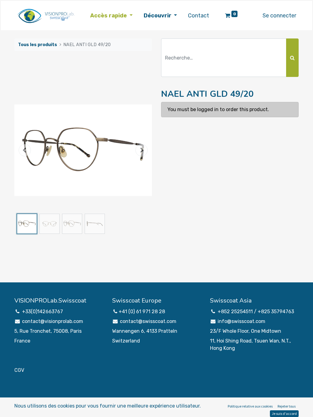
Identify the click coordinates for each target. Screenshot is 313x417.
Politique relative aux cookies (250, 406)
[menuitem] (199, 15)
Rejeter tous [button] (287, 406)
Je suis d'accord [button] (284, 413)
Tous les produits (37, 44)
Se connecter (279, 15)
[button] (24, 150)
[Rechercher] (292, 57)
